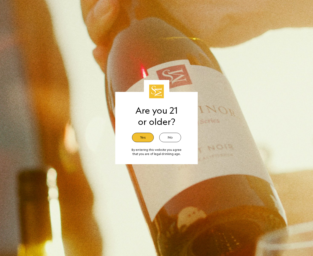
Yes (143, 137)
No (170, 137)
